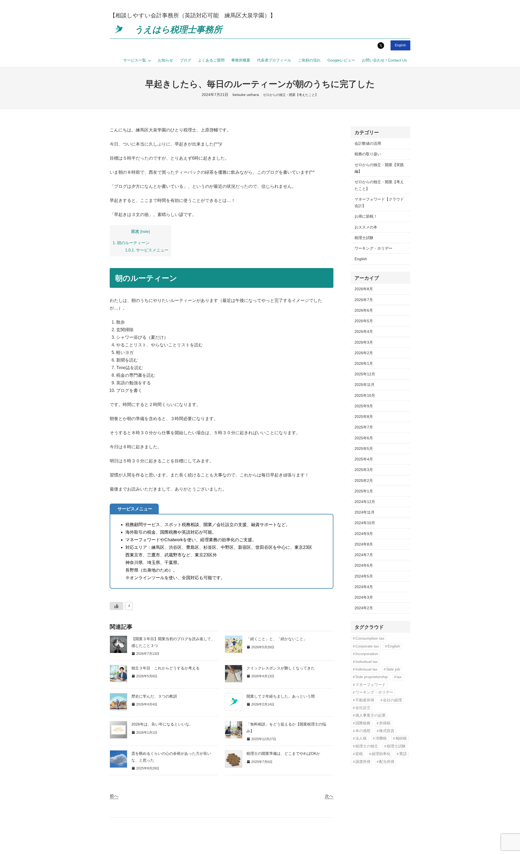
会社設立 (362, 708)
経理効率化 (381, 754)
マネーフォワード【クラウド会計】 (379, 202)
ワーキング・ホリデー (373, 248)
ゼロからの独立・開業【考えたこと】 (290, 95)
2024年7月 (364, 555)
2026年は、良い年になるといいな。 (162, 724)
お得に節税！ (366, 216)
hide (145, 232)
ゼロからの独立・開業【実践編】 (379, 168)
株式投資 (386, 731)
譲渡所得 (362, 762)
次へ (329, 796)
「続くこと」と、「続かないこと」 (276, 639)
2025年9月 (364, 406)
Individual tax (366, 662)
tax (399, 677)
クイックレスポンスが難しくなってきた (280, 668)
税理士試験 (364, 238)
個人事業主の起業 (370, 715)
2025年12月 (365, 374)
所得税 (385, 723)
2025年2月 (364, 480)
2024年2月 (364, 608)
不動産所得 (364, 700)
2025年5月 (364, 448)
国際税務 (362, 723)
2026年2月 (364, 353)
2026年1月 (364, 363)
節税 (359, 754)
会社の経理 (392, 700)
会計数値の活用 (368, 143)
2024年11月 (365, 512)
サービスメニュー (146, 250)
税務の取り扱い (368, 154)
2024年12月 (365, 501)
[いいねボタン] (116, 606)
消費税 (381, 738)
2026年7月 (364, 300)
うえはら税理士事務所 (178, 30)
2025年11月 (365, 384)
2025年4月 (364, 459)
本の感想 (362, 731)
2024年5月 (364, 576)
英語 (403, 754)
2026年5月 (364, 321)
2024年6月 (364, 565)
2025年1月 (364, 491)
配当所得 (386, 762)
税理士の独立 (366, 746)
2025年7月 (364, 427)
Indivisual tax (366, 669)
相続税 (401, 738)
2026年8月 (364, 289)
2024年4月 (364, 587)
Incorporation (366, 654)
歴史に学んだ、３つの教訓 (154, 696)
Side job (393, 669)
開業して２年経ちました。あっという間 (280, 696)
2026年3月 (364, 342)
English (400, 45)
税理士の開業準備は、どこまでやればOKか (283, 753)
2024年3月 (364, 597)
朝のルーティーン (131, 242)
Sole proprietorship (371, 677)
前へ (114, 796)
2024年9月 (364, 533)
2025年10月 (365, 395)
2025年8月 (364, 416)
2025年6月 (364, 438)
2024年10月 (365, 523)
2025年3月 (364, 470)
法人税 (361, 738)
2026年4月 (364, 331)
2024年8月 (364, 544)
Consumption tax (369, 638)
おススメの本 (366, 227)
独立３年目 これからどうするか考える (165, 668)
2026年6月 (364, 310)
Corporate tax (367, 646)
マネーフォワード (370, 685)
